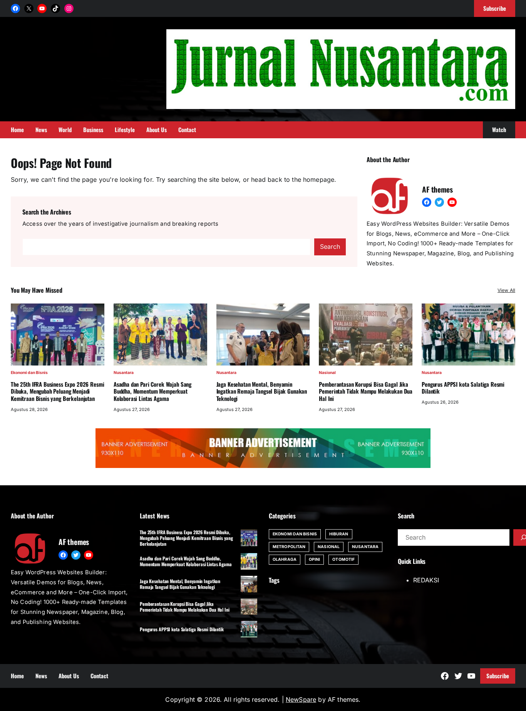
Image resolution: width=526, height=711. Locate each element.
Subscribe (497, 675)
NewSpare (301, 699)
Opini (314, 559)
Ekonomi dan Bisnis (29, 372)
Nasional (327, 372)
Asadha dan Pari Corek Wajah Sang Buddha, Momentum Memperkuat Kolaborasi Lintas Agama (152, 391)
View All (506, 290)
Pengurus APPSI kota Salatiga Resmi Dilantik (463, 388)
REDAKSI (426, 580)
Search (330, 246)
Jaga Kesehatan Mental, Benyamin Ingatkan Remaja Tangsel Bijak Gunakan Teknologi (261, 391)
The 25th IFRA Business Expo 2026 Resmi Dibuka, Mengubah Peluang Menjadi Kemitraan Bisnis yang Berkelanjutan (57, 391)
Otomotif (343, 559)
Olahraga (285, 559)
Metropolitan (289, 546)
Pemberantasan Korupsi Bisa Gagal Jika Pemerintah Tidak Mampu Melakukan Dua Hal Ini (365, 391)
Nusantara (124, 372)
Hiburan (338, 534)
